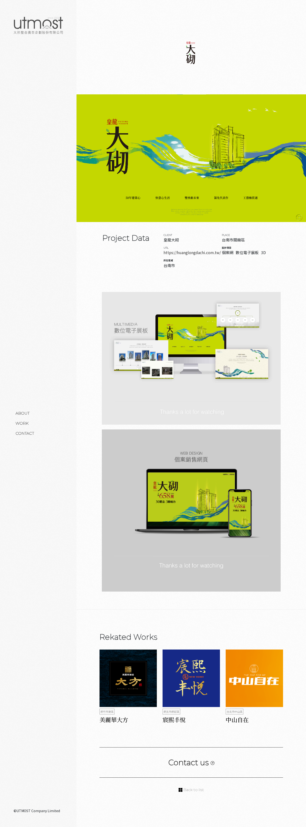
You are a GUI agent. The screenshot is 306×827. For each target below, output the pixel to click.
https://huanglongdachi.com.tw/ (192, 252)
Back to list (193, 789)
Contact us (189, 762)
